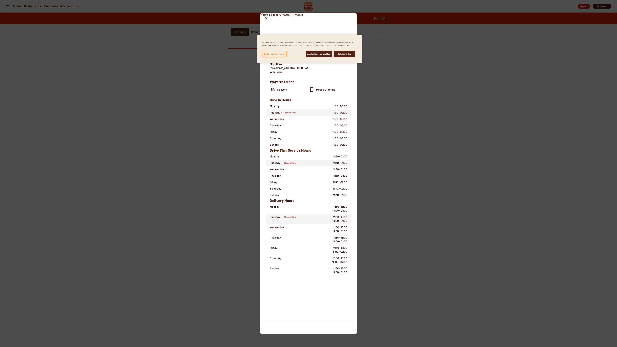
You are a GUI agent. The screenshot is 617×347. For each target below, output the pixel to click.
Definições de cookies (274, 54)
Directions (276, 64)
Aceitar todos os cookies (318, 54)
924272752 (276, 71)
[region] (309, 49)
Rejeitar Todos (344, 54)
